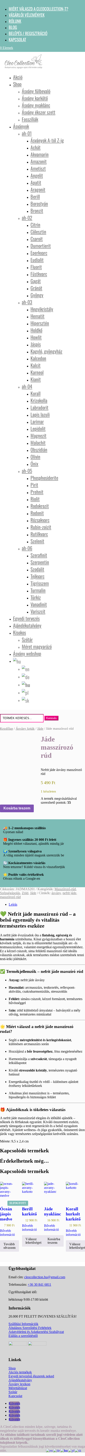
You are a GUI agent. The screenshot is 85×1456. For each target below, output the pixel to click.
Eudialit (37, 259)
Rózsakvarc (40, 519)
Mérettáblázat (17, 1388)
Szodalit (37, 569)
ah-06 (27, 547)
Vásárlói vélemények (26, 15)
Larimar (37, 421)
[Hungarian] (17, 660)
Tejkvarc (37, 576)
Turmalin (38, 590)
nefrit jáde (69, 893)
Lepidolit (38, 428)
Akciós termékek (20, 1372)
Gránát (36, 287)
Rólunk (15, 21)
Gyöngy (37, 294)
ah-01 (27, 133)
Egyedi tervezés (26, 618)
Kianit (36, 379)
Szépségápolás (10, 893)
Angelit (37, 175)
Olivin (35, 456)
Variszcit (38, 611)
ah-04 (27, 386)
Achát (36, 147)
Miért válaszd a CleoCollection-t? (38, 8)
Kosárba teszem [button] (54, 1240)
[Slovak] (25, 699)
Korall (36, 393)
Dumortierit (41, 245)
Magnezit (38, 435)
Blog (13, 27)
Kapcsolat (17, 39)
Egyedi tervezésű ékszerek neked (31, 1376)
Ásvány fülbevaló (36, 90)
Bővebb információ (7, 1233)
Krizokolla (39, 400)
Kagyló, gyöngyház (46, 351)
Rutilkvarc (39, 533)
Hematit (37, 315)
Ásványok (21, 126)
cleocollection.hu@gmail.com (44, 1277)
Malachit (38, 442)
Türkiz (36, 597)
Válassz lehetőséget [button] (33, 1240)
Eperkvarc (39, 252)
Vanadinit (39, 604)
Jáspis (36, 344)
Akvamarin (40, 154)
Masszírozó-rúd (65, 889)
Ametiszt (38, 168)
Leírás (13, 904)
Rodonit (37, 512)
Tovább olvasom (9, 1245)
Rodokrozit (40, 505)
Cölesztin (38, 231)
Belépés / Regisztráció (28, 33)
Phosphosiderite (44, 477)
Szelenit (37, 540)
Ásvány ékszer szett (38, 112)
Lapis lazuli (40, 414)
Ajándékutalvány (27, 625)
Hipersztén (40, 322)
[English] (26, 668)
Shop (17, 83)
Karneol (37, 372)
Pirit (34, 484)
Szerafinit (39, 554)
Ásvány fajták (25, 728)
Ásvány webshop (27, 653)
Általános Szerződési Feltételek (29, 1328)
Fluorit (36, 266)
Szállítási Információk (23, 1324)
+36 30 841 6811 (39, 1284)
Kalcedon (38, 358)
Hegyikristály (42, 308)
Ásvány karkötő (35, 98)
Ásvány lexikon (19, 1384)
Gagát (36, 280)
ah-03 (27, 301)
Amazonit (39, 161)
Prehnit (37, 491)
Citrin (35, 224)
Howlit (36, 337)
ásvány (56, 893)
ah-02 (27, 217)
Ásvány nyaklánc (36, 105)
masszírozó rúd (10, 897)
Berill (35, 196)
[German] (26, 676)
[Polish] (25, 691)
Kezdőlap (6, 728)
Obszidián (39, 449)
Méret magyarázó (37, 646)
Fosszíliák (30, 119)
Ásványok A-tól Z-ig (47, 140)
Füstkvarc (39, 273)
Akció (17, 76)
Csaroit (37, 238)
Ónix (34, 463)
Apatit (36, 182)
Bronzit (37, 210)
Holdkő (36, 330)
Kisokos (19, 632)
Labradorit (39, 407)
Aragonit (38, 189)
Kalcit (36, 365)
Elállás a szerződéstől (23, 1336)
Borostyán (39, 203)
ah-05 (27, 470)
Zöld (25, 893)
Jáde (40, 728)
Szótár (27, 639)
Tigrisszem (40, 583)
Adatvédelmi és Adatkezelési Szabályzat (36, 1332)
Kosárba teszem (16, 808)
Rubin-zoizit (41, 526)
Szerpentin (40, 562)
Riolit (35, 498)
